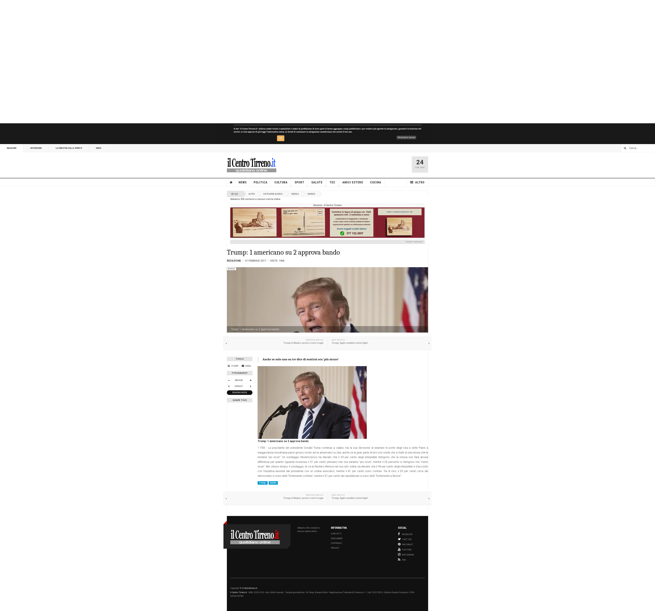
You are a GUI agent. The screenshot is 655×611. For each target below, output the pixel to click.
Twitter (407, 539)
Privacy (335, 548)
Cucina (375, 182)
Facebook (407, 534)
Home (231, 182)
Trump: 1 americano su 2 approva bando (283, 252)
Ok (280, 138)
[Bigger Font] (250, 380)
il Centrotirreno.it (249, 588)
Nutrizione (36, 148)
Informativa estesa (406, 137)
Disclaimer (337, 538)
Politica (260, 182)
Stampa (235, 366)
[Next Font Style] (250, 386)
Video (98, 148)
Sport (299, 182)
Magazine (12, 148)
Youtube (407, 550)
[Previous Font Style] (229, 386)
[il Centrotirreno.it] (251, 164)
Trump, (262, 483)
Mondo (311, 194)
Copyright (336, 543)
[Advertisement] (102, 61)
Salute (317, 182)
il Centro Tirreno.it (238, 592)
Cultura (281, 182)
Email (248, 366)
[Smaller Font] (229, 380)
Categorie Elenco (273, 194)
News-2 (295, 194)
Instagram (408, 555)
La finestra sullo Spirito (69, 148)
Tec (332, 182)
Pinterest (407, 544)
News (243, 182)
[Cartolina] (327, 222)
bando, (273, 483)
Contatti (336, 533)
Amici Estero (352, 182)
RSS (404, 560)
